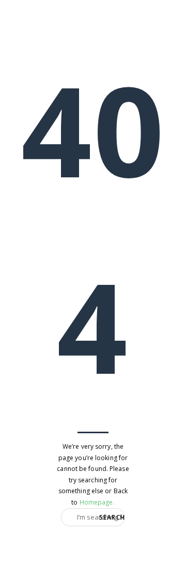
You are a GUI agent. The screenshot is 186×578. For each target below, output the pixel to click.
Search (112, 516)
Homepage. (97, 502)
